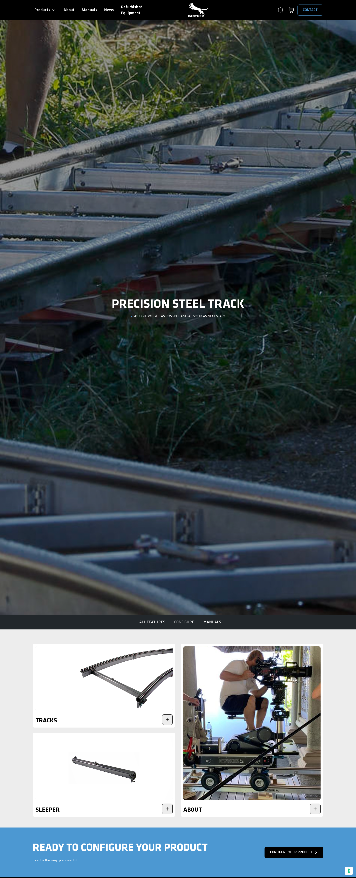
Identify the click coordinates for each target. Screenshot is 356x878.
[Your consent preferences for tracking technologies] (349, 871)
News (109, 10)
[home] (198, 10)
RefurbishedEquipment (132, 10)
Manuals (89, 10)
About (69, 10)
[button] (45, 10)
